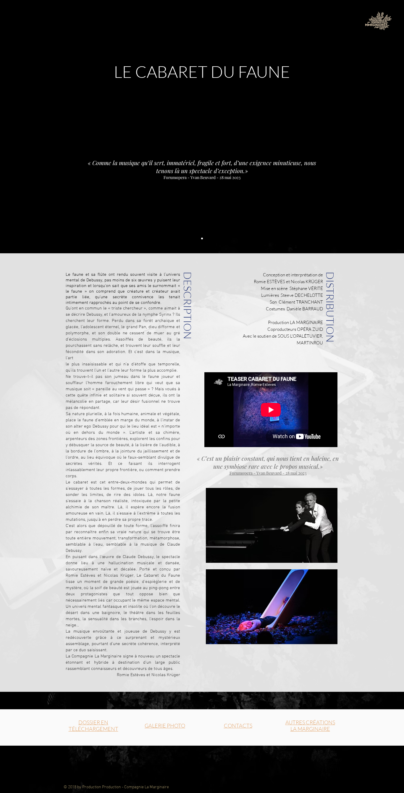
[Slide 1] (202, 238)
